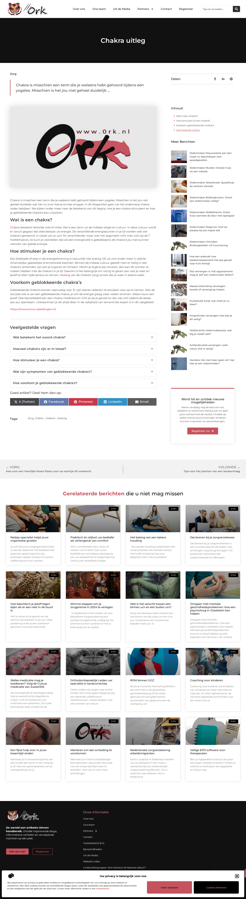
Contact (166, 9)
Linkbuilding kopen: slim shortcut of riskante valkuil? (114, 867)
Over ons (79, 9)
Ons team (99, 9)
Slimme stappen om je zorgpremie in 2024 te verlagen (91, 605)
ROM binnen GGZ (142, 680)
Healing (65, 275)
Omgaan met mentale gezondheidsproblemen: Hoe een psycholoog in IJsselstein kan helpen (213, 608)
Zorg (13, 74)
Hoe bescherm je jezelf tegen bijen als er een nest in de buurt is (31, 607)
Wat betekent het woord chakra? (83, 337)
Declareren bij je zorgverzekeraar (212, 537)
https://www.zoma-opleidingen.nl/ (33, 309)
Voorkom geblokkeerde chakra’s (195, 125)
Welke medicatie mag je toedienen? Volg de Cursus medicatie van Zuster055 (28, 683)
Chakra (15, 227)
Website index (91, 861)
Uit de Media (121, 9)
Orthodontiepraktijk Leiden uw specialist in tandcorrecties (91, 682)
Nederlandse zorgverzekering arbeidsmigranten (150, 751)
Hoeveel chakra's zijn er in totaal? (83, 349)
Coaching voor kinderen (206, 680)
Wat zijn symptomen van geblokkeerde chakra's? (83, 371)
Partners (143, 9)
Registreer (186, 9)
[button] (237, 876)
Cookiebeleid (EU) (93, 843)
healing (62, 418)
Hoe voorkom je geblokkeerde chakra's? (83, 383)
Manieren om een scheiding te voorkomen (91, 751)
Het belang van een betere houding (148, 539)
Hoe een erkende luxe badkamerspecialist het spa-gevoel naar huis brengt (211, 260)
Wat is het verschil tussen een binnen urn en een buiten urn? (150, 605)
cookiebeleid (102, 888)
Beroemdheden (92, 849)
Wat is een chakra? (187, 116)
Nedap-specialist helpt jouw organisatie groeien (29, 539)
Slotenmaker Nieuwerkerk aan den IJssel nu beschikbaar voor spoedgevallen (211, 156)
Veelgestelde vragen (188, 130)
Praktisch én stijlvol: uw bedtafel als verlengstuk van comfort (92, 539)
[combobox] (217, 9)
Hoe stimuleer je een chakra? (83, 360)
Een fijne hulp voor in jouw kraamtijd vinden (28, 751)
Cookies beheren (216, 887)
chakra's (50, 418)
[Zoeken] (236, 9)
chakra (39, 418)
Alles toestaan (169, 887)
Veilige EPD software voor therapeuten (207, 751)
